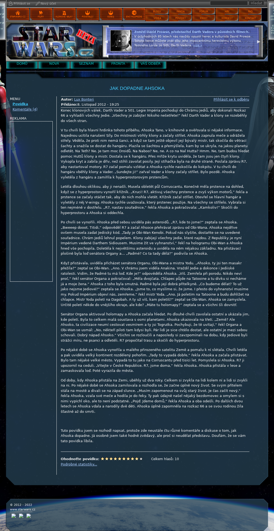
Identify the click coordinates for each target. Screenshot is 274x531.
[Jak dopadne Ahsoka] (53, 41)
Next (258, 41)
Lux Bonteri (84, 99)
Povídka (20, 104)
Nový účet (48, 3)
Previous (106, 41)
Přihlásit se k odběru (231, 99)
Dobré (128, 459)
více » (197, 45)
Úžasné (137, 459)
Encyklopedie (134, 17)
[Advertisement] (31, 201)
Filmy (41, 17)
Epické (141, 459)
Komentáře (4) (25, 109)
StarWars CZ (17, 17)
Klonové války (64, 17)
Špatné (111, 459)
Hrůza (107, 459)
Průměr (119, 459)
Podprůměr (115, 459)
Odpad (102, 459)
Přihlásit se (22, 3)
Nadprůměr (124, 459)
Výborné (132, 459)
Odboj (110, 17)
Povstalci (87, 17)
